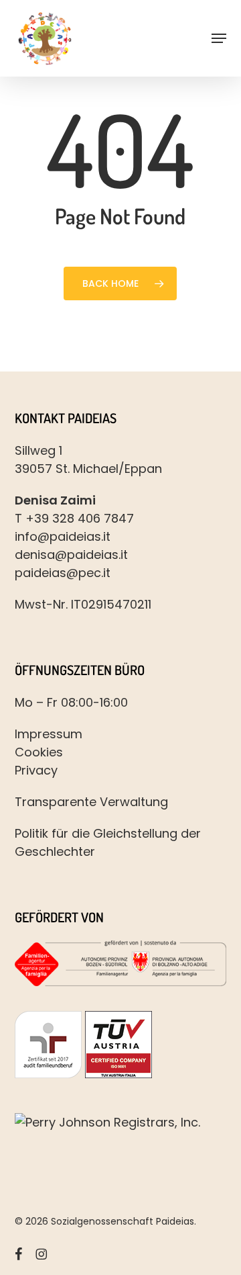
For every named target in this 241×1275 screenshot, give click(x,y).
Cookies (39, 752)
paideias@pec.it (62, 572)
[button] (219, 38)
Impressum (48, 734)
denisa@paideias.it (71, 554)
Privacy (36, 770)
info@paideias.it (62, 536)
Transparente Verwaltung (91, 801)
